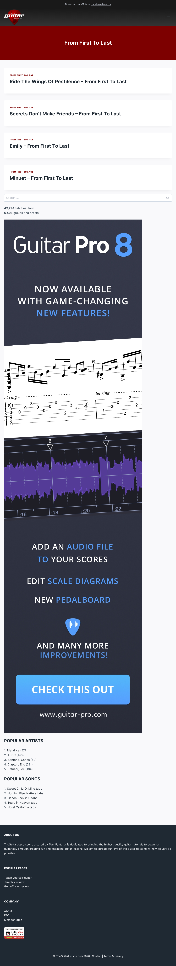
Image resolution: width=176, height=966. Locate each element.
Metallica (13, 750)
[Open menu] (169, 17)
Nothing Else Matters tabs (25, 793)
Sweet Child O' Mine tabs (24, 788)
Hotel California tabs (22, 807)
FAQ (6, 915)
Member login (13, 919)
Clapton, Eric (16, 764)
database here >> (101, 4)
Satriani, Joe (16, 769)
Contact (96, 956)
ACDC (12, 755)
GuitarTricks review (16, 886)
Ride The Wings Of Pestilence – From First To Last (68, 81)
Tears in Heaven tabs (22, 802)
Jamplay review (14, 882)
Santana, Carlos (19, 760)
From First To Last (21, 75)
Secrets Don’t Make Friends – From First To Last (65, 114)
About (8, 911)
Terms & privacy (113, 956)
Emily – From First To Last (39, 146)
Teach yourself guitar (18, 877)
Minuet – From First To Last (41, 178)
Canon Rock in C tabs (22, 798)
